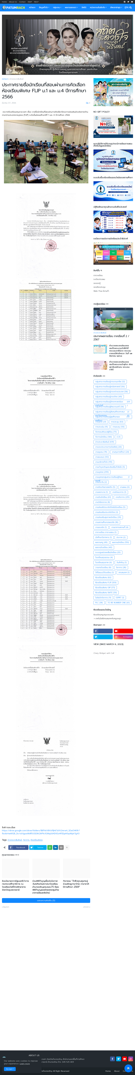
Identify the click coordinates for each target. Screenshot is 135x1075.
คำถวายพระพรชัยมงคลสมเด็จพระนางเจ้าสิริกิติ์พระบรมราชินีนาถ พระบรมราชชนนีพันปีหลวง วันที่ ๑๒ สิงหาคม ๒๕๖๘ (120, 350)
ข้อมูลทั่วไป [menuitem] (43, 7)
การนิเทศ (100, 421)
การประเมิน (101, 426)
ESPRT (120, 597)
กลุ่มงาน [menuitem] (56, 7)
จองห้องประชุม (99, 287)
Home (4, 2)
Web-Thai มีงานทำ (101, 291)
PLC (99, 602)
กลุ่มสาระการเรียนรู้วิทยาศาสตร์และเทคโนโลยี (112, 402)
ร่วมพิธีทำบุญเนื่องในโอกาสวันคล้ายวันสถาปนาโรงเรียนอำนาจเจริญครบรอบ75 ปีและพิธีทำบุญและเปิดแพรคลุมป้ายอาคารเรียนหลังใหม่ (45, 886)
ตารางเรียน (98, 275)
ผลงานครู (101, 542)
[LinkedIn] (55, 847)
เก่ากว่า (86, 907)
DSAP (30, 2)
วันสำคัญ (122, 562)
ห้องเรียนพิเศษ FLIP (105, 582)
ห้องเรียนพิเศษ (37, 840)
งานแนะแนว (102, 457)
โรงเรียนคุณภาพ (103, 562)
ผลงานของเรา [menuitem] (70, 7)
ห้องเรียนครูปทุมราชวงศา (103, 614)
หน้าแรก (5, 79)
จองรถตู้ (96, 283)
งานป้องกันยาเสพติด (105, 487)
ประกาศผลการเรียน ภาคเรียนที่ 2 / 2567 (111, 338)
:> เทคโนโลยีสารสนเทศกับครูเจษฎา (107, 618)
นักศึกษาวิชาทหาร (103, 537)
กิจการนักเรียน (103, 436)
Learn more (25, 1063)
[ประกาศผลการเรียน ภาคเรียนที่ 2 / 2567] (113, 319)
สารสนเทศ (124, 572)
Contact (22, 2)
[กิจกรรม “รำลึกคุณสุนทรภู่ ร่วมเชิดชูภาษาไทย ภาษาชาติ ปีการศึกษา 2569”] (76, 868)
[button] (125, 7)
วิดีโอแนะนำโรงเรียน (104, 572)
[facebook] (124, 2)
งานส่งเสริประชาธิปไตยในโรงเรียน (110, 507)
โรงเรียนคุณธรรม (104, 557)
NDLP (36, 2)
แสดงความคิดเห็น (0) (46, 900)
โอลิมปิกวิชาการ (103, 597)
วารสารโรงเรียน (103, 567)
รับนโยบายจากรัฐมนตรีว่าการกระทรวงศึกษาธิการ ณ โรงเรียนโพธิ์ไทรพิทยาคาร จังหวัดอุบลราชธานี (15, 885)
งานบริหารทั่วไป (103, 462)
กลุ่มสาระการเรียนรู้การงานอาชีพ (110, 381)
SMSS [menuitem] (84, 7)
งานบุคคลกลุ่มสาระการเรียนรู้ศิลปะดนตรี (112, 477)
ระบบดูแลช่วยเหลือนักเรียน (107, 552)
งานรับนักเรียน (103, 497)
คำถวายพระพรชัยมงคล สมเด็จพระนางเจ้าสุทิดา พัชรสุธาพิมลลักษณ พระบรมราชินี (121, 366)
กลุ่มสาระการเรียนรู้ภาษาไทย (108, 396)
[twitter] (128, 2)
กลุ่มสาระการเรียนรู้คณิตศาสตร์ (110, 386)
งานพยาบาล (101, 492)
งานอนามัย (101, 527)
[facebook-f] (103, 631)
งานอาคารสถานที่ (119, 527)
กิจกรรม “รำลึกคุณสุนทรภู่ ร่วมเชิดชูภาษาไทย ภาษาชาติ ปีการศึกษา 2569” (76, 883)
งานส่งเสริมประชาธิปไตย (106, 512)
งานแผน (125, 487)
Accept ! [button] (10, 1069)
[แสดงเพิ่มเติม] (66, 847)
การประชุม (117, 421)
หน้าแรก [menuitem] (32, 7)
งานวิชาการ (122, 497)
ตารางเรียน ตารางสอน (105, 532)
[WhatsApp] (49, 847)
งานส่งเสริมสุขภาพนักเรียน (108, 517)
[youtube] (132, 2)
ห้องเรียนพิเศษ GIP (105, 587)
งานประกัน (101, 482)
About (117, 1071)
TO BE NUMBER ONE (119, 602)
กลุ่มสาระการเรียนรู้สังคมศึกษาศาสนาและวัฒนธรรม (112, 412)
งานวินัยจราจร (102, 502)
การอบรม (118, 426)
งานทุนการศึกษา (120, 452)
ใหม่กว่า (6, 907)
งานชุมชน (101, 452)
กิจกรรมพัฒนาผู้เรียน (106, 431)
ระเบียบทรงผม (99, 279)
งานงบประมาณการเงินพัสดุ (108, 447)
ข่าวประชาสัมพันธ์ (16, 79)
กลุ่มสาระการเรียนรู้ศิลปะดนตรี (109, 406)
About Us (13, 2)
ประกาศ (121, 537)
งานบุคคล (102, 472)
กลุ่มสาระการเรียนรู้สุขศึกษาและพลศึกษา (112, 417)
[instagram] (130, 1058)
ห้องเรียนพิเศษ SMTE (106, 592)
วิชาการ (26, 840)
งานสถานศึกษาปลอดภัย (106, 522)
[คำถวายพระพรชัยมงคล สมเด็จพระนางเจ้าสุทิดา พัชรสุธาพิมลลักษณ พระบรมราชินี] (100, 365)
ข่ (118, 436)
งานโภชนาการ (119, 492)
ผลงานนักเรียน (120, 542)
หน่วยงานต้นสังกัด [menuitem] (97, 7)
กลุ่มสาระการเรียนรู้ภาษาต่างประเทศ (111, 391)
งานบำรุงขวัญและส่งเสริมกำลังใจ (110, 467)
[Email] (61, 847)
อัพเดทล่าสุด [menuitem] (115, 7)
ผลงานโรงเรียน (103, 547)
